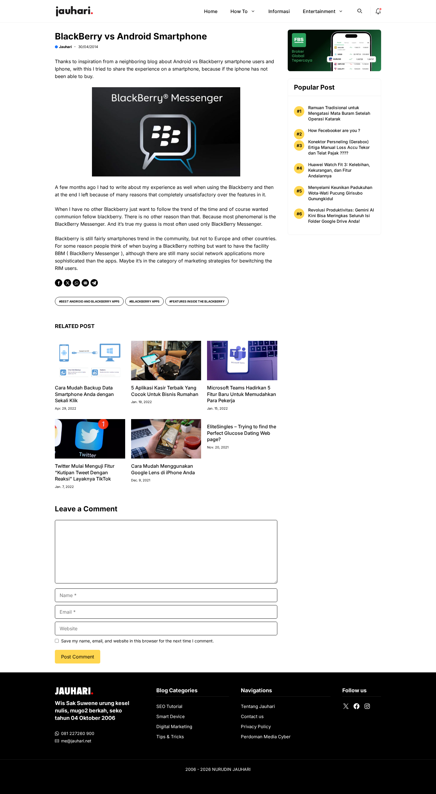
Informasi (279, 11)
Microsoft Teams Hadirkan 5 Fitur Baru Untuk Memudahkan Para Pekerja (241, 394)
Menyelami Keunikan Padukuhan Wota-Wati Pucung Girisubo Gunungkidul (340, 193)
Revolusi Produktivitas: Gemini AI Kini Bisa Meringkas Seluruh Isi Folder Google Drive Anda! (341, 215)
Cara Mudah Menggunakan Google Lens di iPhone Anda (163, 469)
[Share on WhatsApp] (76, 283)
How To (239, 11)
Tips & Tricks (170, 736)
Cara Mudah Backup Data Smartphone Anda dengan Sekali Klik (84, 394)
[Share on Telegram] (94, 283)
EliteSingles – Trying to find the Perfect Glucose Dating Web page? (241, 433)
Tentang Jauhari (258, 706)
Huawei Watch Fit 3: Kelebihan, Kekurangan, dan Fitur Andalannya (339, 170)
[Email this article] (85, 283)
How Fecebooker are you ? (334, 130)
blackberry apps (145, 301)
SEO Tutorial (169, 706)
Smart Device (170, 716)
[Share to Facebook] (58, 283)
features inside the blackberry (198, 301)
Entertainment (319, 11)
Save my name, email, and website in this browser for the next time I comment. (137, 640)
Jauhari (65, 46)
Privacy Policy (256, 726)
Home (210, 11)
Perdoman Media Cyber (266, 736)
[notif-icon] (378, 11)
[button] (360, 10)
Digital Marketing (174, 726)
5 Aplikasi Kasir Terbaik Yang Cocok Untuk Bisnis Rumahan (164, 391)
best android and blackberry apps (90, 301)
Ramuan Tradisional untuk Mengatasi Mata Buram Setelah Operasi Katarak (339, 113)
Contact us (252, 716)
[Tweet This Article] (67, 283)
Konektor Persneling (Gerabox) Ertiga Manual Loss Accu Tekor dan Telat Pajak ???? (339, 147)
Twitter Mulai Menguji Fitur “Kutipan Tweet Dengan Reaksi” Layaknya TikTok (84, 472)
